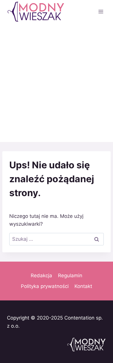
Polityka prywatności (45, 286)
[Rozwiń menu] (100, 11)
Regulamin (70, 275)
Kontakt (83, 286)
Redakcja (41, 275)
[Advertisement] (56, 82)
